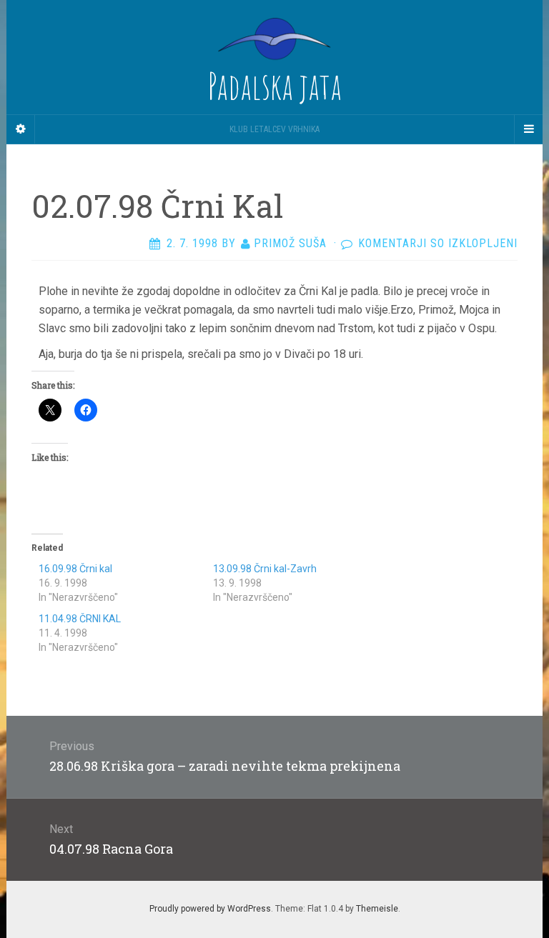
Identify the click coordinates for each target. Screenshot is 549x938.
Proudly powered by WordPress (210, 909)
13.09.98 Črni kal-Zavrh (265, 568)
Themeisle (377, 909)
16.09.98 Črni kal (75, 568)
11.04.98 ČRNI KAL (80, 618)
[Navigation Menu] (528, 129)
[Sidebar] (20, 129)
